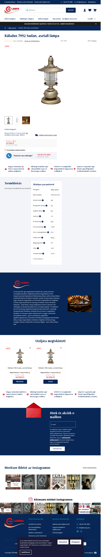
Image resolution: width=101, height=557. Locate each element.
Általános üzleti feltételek (25, 2)
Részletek (19, 381)
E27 (52, 211)
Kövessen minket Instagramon (53, 500)
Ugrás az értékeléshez (32, 41)
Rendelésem (92, 2)
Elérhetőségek (57, 533)
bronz (52, 238)
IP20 (52, 222)
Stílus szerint (54, 190)
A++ (52, 206)
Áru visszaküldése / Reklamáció (35, 528)
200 (52, 200)
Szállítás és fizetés (35, 524)
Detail (50, 381)
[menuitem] (12, 19)
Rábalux (94, 41)
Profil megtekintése (89, 468)
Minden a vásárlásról (35, 533)
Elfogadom (76, 542)
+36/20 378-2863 (68, 2)
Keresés (71, 10)
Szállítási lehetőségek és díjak (48, 135)
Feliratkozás (57, 449)
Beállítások (26, 552)
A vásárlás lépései (10, 2)
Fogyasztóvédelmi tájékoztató (58, 528)
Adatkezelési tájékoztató (42, 2)
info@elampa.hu (81, 2)
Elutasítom (63, 542)
